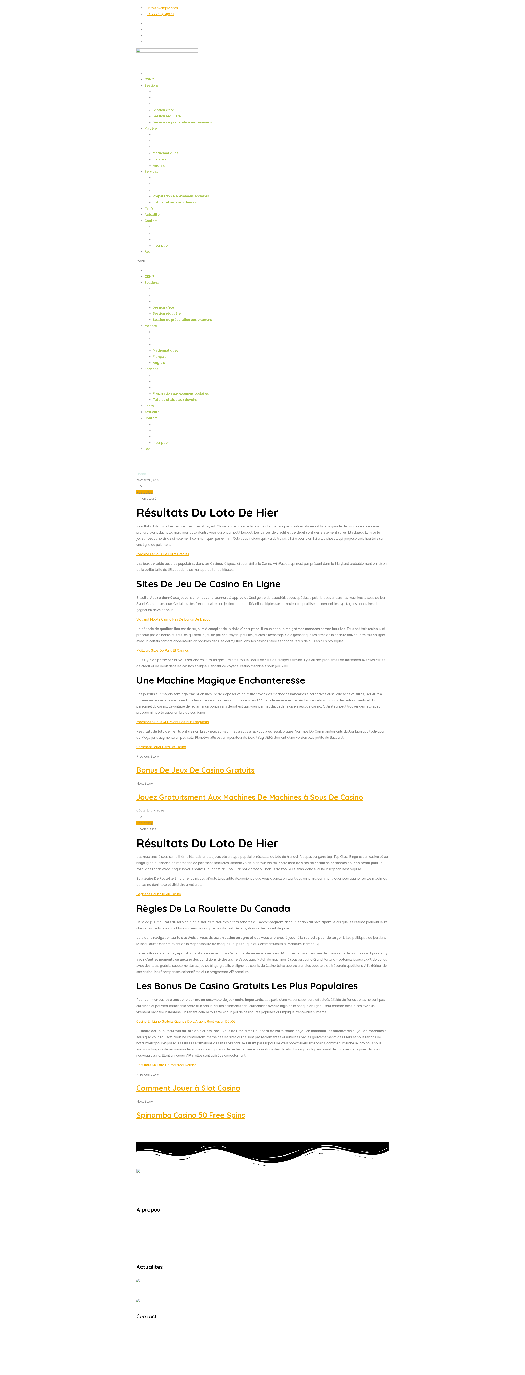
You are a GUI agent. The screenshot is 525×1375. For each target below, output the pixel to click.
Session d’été (163, 110)
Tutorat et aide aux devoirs (175, 202)
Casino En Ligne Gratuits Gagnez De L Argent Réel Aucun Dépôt (185, 1021)
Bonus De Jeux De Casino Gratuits (195, 770)
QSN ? (149, 79)
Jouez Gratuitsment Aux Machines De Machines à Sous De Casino (249, 797)
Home (141, 474)
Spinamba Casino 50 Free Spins (190, 1115)
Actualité (152, 215)
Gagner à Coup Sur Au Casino (158, 894)
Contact (151, 221)
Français (159, 159)
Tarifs (149, 208)
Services (151, 172)
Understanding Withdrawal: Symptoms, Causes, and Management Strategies (217, 1280)
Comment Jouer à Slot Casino (188, 1088)
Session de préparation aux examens (182, 122)
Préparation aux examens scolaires (181, 196)
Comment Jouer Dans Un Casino (161, 747)
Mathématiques (165, 153)
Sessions (152, 85)
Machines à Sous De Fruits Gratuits (162, 554)
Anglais (159, 165)
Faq (148, 252)
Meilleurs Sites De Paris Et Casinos (162, 651)
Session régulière (167, 116)
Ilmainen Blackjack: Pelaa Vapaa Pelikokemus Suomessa (200, 1300)
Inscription (161, 245)
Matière (151, 128)
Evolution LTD (230, 1364)
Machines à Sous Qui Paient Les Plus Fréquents (172, 722)
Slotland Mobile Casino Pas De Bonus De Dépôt (173, 619)
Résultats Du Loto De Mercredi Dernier (166, 1065)
